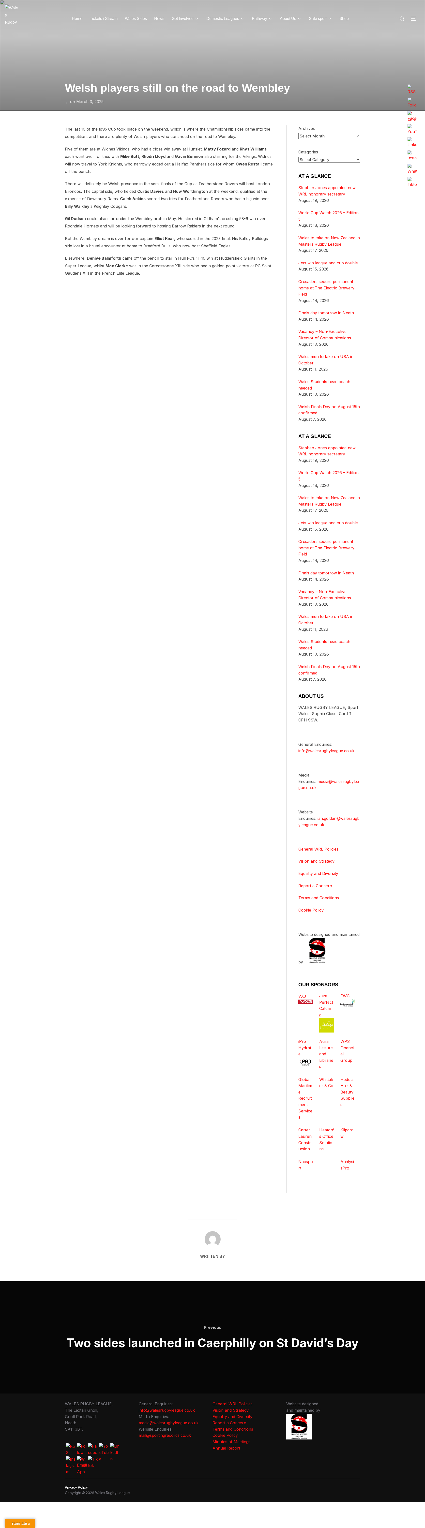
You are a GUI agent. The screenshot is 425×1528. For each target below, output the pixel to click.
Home (77, 18)
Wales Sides (136, 18)
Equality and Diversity (318, 873)
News (159, 18)
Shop (344, 18)
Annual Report (226, 1448)
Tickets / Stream (104, 18)
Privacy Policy (76, 1487)
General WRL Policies (318, 849)
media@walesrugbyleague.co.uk (168, 1422)
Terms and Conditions (318, 897)
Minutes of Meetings (231, 1441)
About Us (288, 18)
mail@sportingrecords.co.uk (165, 1435)
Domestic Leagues (222, 18)
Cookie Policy (311, 910)
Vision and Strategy (316, 861)
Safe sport (318, 18)
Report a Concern (315, 885)
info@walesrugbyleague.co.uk (326, 750)
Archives (306, 128)
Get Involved (183, 18)
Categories (308, 152)
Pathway (259, 18)
